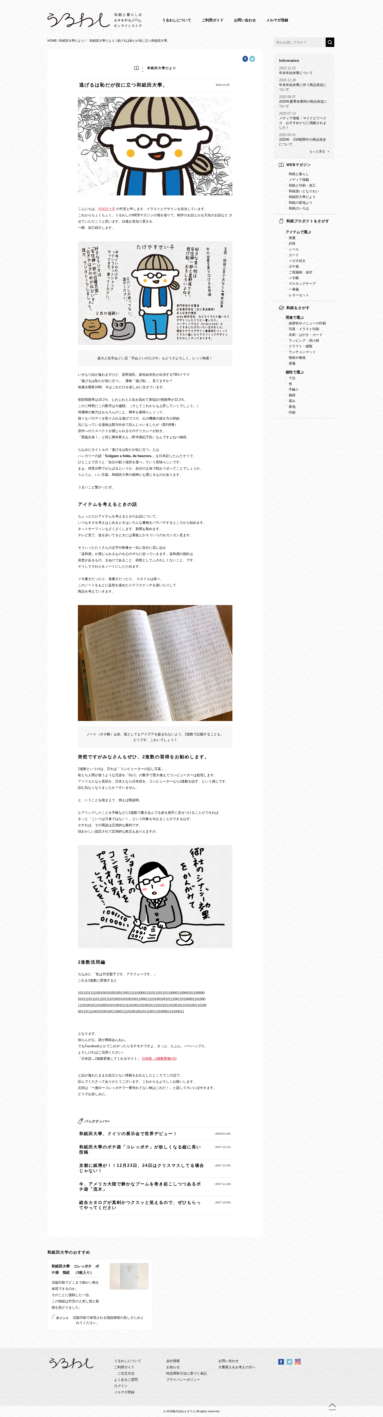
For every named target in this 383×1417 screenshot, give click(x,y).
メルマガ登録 (277, 20)
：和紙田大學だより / (102, 40)
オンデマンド (320, 415)
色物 (313, 392)
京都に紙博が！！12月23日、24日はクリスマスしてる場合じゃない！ (141, 1168)
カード (294, 255)
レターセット (299, 295)
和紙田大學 (106, 209)
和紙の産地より (300, 203)
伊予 (313, 415)
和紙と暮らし (299, 174)
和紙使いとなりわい (304, 191)
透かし (315, 426)
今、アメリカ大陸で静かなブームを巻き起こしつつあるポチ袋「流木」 (141, 1186)
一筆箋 (294, 289)
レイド (315, 415)
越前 (313, 409)
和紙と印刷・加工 (302, 185)
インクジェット (321, 432)
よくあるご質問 (126, 1380)
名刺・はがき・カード (306, 335)
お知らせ (173, 1367)
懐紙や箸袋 (297, 358)
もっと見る (317, 151)
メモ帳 (294, 278)
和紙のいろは (299, 208)
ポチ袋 (294, 266)
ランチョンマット (302, 352)
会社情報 (173, 1361)
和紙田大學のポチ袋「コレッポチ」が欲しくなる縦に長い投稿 (141, 1149)
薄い (313, 403)
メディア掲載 (299, 180)
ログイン (121, 1386)
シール (294, 249)
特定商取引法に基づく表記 (186, 1373)
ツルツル (316, 392)
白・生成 (316, 386)
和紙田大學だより (302, 197)
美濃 (313, 426)
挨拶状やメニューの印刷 (307, 323)
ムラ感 (315, 398)
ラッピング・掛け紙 (304, 340)
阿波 (313, 432)
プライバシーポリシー (183, 1380)
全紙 (313, 386)
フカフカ (316, 403)
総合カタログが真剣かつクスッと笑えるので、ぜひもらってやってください (141, 1205)
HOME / (53, 40)
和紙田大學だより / (73, 40)
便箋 (292, 238)
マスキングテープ (302, 284)
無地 (313, 409)
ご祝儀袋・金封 (300, 272)
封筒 (292, 243)
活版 (313, 426)
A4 (312, 381)
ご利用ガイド (213, 20)
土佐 (313, 421)
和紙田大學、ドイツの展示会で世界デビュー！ (141, 1133)
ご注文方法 (126, 1373)
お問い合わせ (245, 20)
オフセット (318, 421)
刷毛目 (315, 403)
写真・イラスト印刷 (304, 329)
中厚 (313, 409)
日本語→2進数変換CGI (159, 1059)
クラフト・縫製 (300, 346)
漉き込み (316, 421)
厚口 (313, 415)
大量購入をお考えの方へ (237, 1367)
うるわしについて (176, 20)
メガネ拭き (297, 261)
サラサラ (316, 398)
